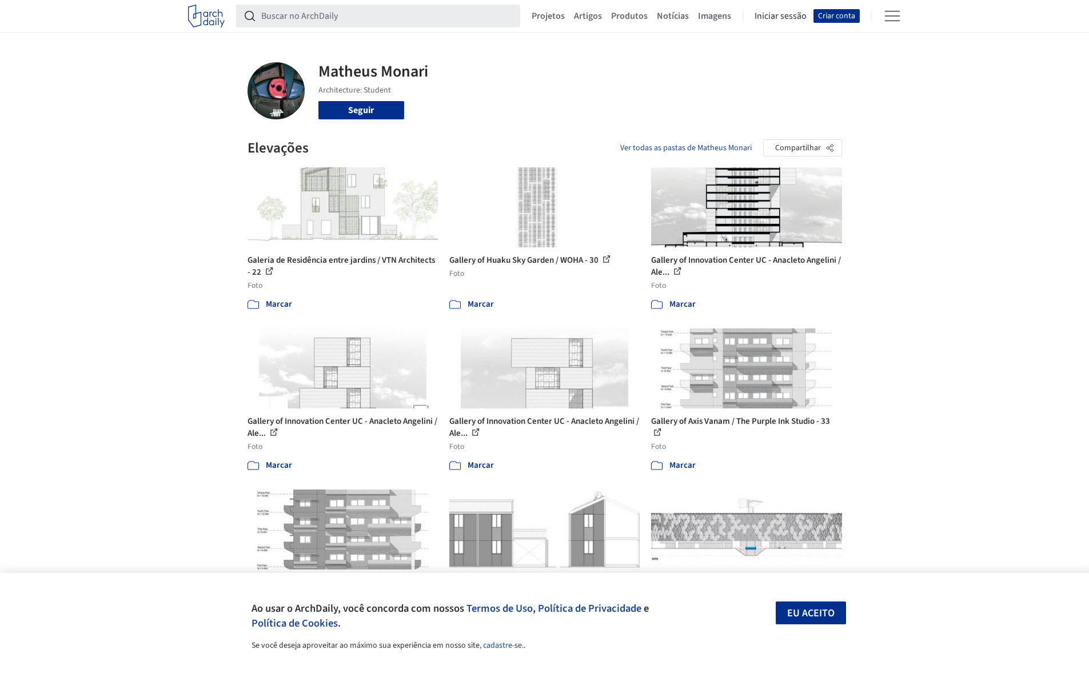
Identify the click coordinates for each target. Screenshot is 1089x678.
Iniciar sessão (781, 16)
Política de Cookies (295, 623)
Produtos (629, 16)
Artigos (588, 16)
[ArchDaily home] (206, 16)
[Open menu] (892, 16)
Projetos (548, 16)
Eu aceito (811, 613)
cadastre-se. (503, 645)
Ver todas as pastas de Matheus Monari (686, 148)
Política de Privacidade (589, 608)
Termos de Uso (499, 608)
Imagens (714, 16)
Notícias (673, 16)
